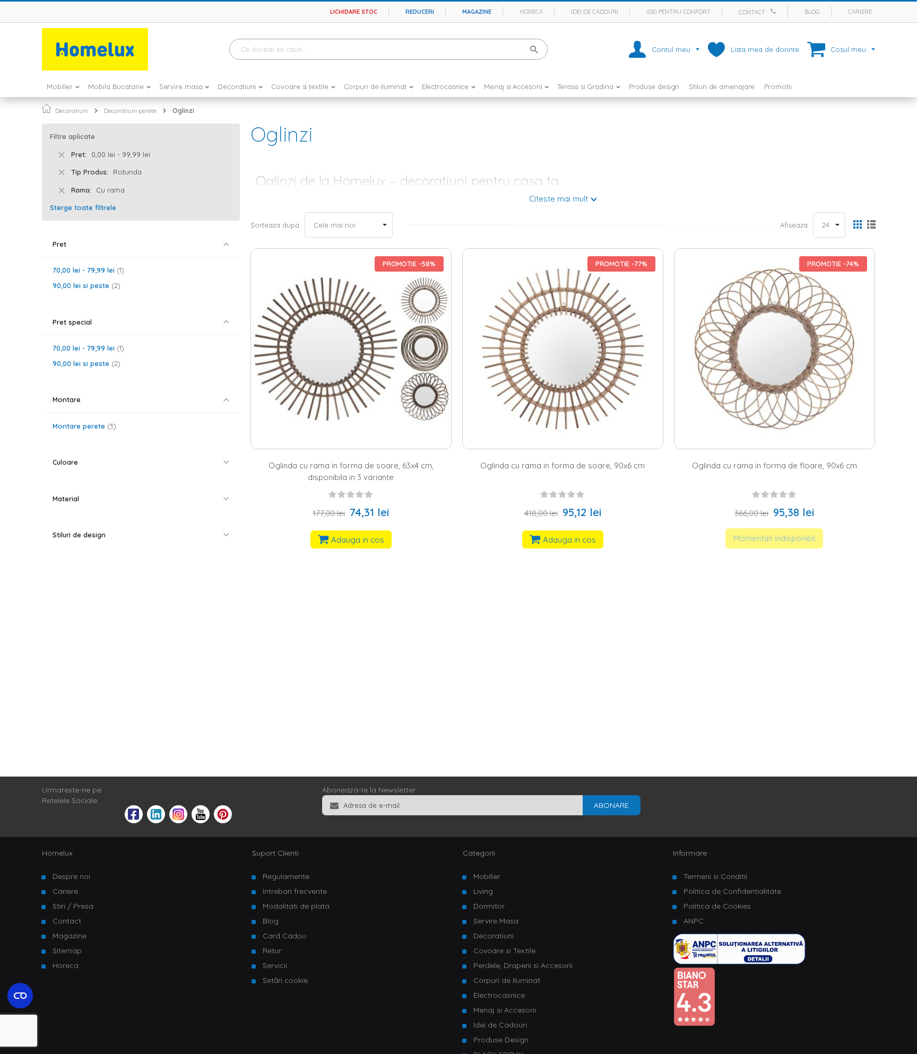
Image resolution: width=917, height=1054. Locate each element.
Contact (752, 12)
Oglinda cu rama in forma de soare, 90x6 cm (562, 465)
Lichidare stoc (353, 11)
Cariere (860, 11)
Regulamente (286, 876)
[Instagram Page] (178, 820)
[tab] (141, 244)
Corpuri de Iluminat (506, 980)
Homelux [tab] (57, 853)
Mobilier (486, 876)
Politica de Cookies (717, 906)
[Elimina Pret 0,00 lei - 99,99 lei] (61, 155)
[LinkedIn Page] (156, 820)
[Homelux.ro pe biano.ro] (694, 1024)
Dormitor (489, 906)
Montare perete (83, 426)
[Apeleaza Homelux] (775, 11)
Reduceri (419, 11)
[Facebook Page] (134, 816)
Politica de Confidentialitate (732, 891)
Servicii (275, 965)
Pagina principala (46, 108)
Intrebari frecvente (295, 891)
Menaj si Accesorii (504, 1010)
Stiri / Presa (73, 906)
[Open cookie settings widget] (20, 995)
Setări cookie (285, 980)
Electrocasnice (499, 995)
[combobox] (388, 49)
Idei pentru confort (678, 11)
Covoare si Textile (504, 950)
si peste (85, 285)
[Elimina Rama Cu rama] (61, 190)
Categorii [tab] (479, 853)
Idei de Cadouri (500, 1025)
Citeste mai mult (558, 199)
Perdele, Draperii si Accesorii (523, 965)
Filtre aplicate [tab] (72, 136)
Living (483, 891)
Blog (812, 11)
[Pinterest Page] (223, 820)
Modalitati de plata (296, 906)
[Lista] (871, 225)
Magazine (476, 11)
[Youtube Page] (201, 820)
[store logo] (95, 49)
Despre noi (71, 876)
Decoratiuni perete (130, 111)
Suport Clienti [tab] (275, 853)
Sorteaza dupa (274, 225)
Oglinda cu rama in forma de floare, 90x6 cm (774, 465)
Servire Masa (495, 921)
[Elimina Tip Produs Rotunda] (61, 172)
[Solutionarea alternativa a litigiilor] (739, 961)
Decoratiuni (71, 111)
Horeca (531, 11)
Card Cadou (284, 935)
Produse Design (501, 1039)
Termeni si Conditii (715, 876)
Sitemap (67, 950)
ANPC (694, 921)
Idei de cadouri (594, 11)
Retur (272, 950)
